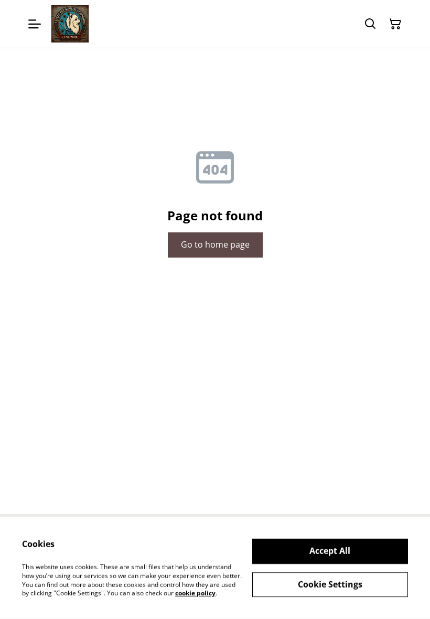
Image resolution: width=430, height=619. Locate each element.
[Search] (370, 24)
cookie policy (195, 593)
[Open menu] (34, 24)
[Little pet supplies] (70, 23)
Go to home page (215, 244)
